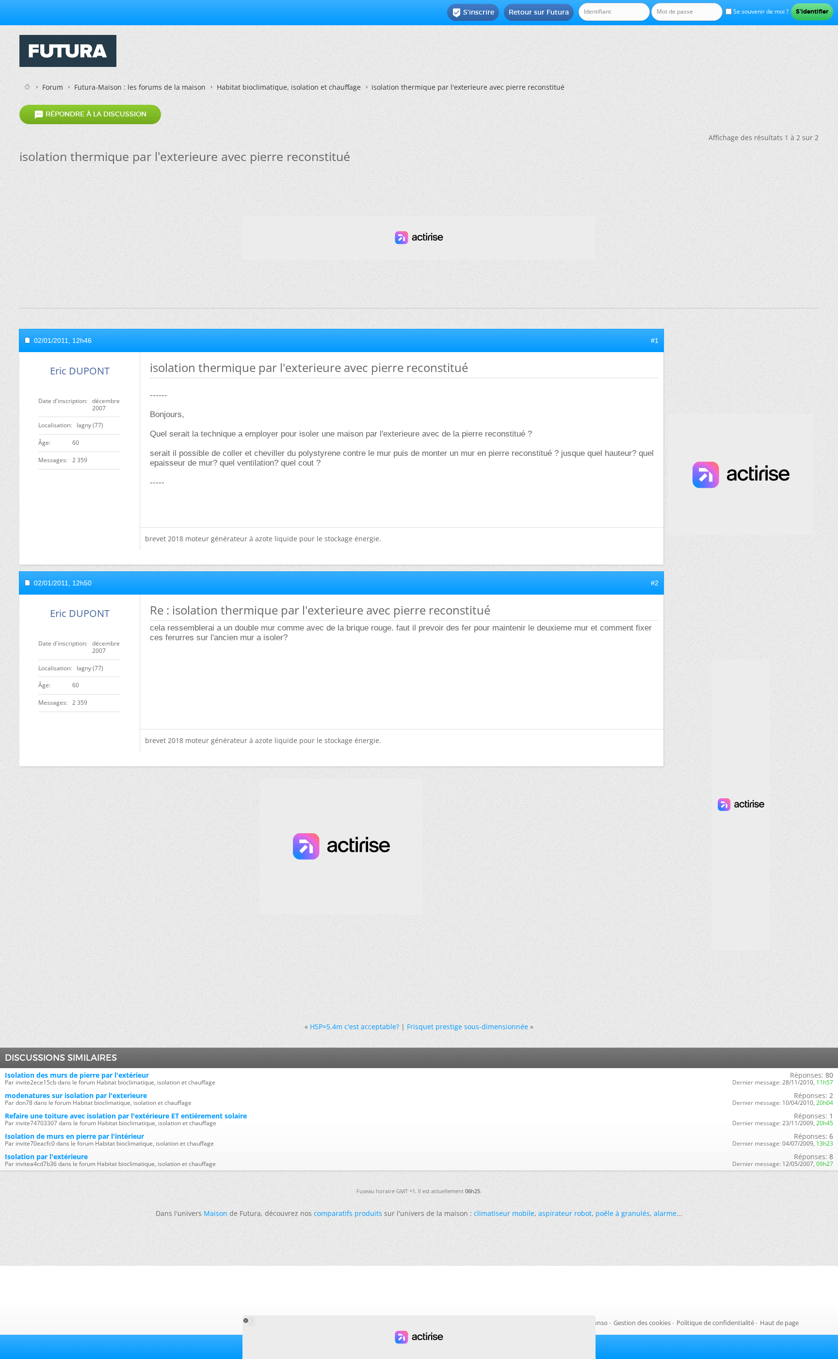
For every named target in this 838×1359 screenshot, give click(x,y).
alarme (665, 1213)
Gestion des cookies (642, 1322)
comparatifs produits (348, 1213)
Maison (215, 1213)
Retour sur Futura (539, 12)
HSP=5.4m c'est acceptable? (354, 1026)
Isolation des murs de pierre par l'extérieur (77, 1075)
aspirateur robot (565, 1213)
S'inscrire (473, 12)
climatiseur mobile (504, 1213)
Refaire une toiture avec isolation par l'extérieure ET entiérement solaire (126, 1115)
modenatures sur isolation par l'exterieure (76, 1095)
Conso (598, 1322)
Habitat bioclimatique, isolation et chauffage (289, 87)
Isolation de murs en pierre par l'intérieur (74, 1136)
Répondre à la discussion (90, 114)
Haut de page (779, 1322)
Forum (52, 87)
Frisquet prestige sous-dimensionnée (467, 1026)
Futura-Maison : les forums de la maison (140, 87)
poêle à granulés (623, 1213)
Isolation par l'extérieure (46, 1156)
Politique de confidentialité (715, 1322)
